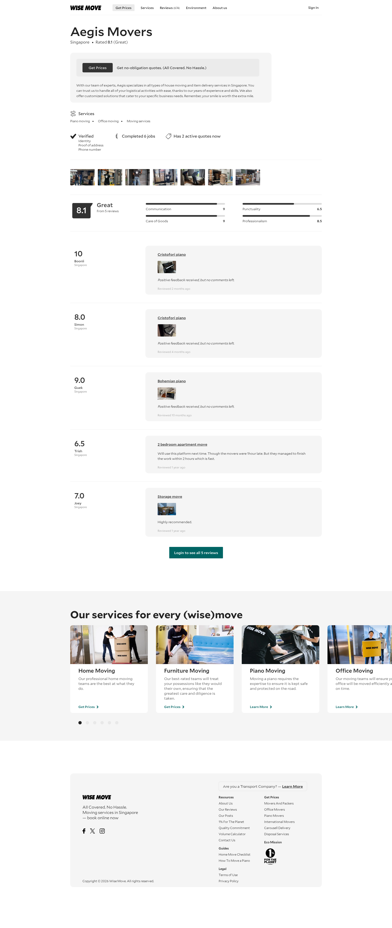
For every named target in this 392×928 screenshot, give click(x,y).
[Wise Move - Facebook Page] (83, 831)
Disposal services (276, 834)
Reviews (170, 8)
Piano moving (80, 121)
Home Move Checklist (235, 854)
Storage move (170, 496)
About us (220, 8)
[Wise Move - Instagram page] (102, 831)
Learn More (259, 707)
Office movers (274, 809)
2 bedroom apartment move (182, 444)
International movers (279, 822)
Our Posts (226, 816)
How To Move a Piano (234, 860)
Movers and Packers (279, 803)
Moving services (138, 121)
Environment (196, 8)
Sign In (313, 7)
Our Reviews (228, 809)
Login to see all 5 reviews (196, 552)
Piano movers (274, 816)
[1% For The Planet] (287, 856)
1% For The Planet (231, 822)
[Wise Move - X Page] (92, 831)
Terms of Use (228, 875)
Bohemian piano (172, 380)
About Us (226, 803)
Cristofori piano (172, 254)
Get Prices (123, 8)
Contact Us (227, 840)
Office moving (108, 121)
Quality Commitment (234, 828)
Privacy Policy (228, 881)
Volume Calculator (232, 834)
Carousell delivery (277, 828)
